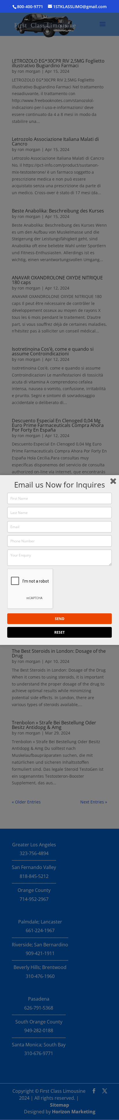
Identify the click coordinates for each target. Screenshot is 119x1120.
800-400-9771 (30, 6)
